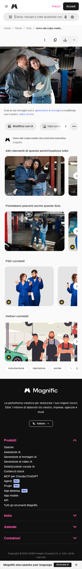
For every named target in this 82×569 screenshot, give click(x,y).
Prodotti (10, 440)
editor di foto (26, 114)
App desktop (15, 491)
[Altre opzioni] (45, 40)
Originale (26, 53)
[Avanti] (65, 126)
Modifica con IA (23, 126)
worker (58, 368)
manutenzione (16, 368)
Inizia (8, 515)
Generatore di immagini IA (20, 457)
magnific (17, 142)
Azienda (10, 527)
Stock (18, 28)
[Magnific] (41, 391)
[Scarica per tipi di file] (74, 40)
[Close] (76, 564)
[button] (41, 423)
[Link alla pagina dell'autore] (7, 140)
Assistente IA (12, 452)
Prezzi (56, 6)
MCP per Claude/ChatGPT (21, 476)
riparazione (39, 368)
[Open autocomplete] (8, 16)
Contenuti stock (14, 471)
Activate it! (62, 564)
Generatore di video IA (18, 461)
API (6, 500)
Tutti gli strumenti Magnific (21, 505)
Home (7, 28)
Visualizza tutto (57, 151)
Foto (28, 28)
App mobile (11, 495)
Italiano (41, 423)
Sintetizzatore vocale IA (19, 466)
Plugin (11, 486)
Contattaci (12, 538)
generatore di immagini (48, 110)
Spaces (9, 447)
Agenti (11, 481)
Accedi (71, 6)
